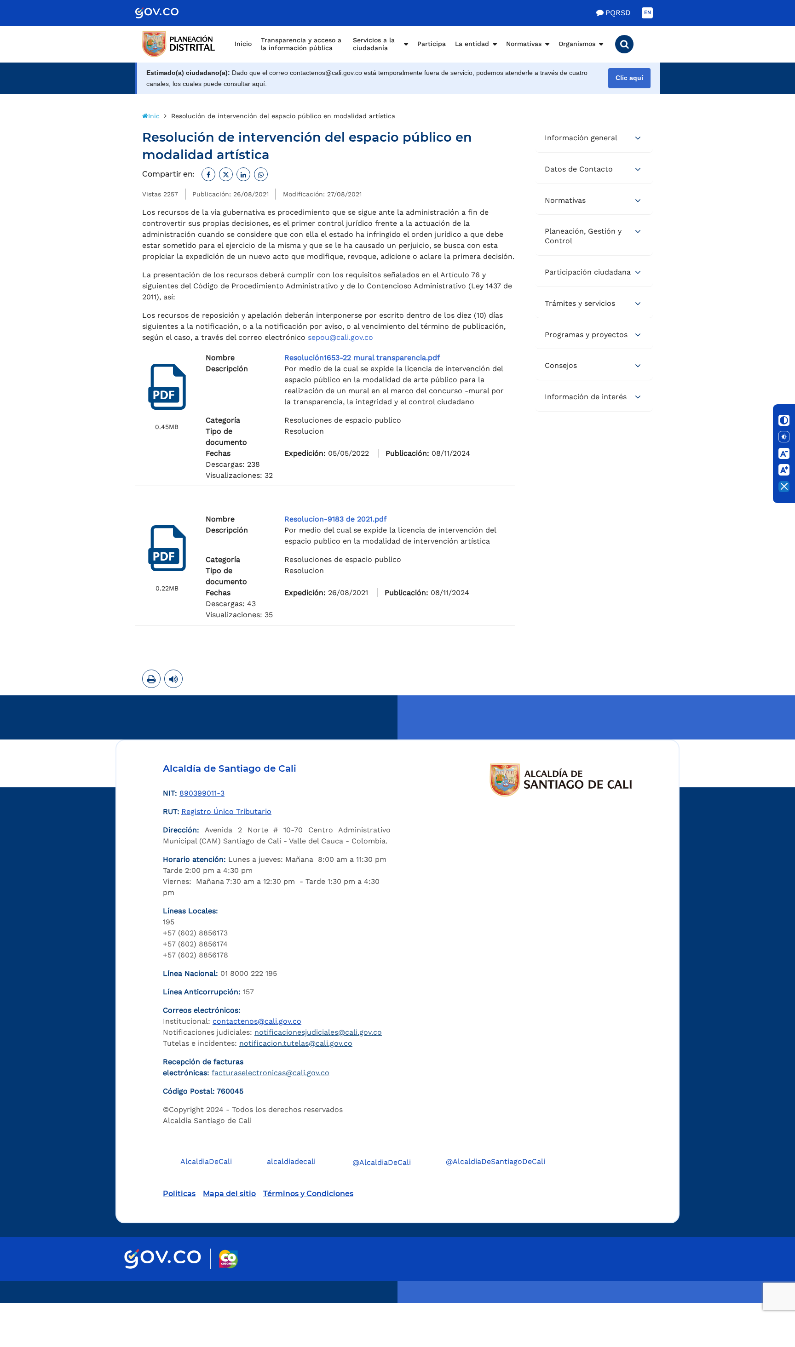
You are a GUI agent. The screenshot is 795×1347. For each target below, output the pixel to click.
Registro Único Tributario (226, 811)
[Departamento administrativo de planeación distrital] (179, 44)
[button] (624, 44)
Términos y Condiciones (308, 1193)
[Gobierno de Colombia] (166, 12)
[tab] (594, 138)
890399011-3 (202, 793)
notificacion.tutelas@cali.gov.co (295, 1043)
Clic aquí (629, 78)
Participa (431, 43)
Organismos (577, 43)
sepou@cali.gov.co (340, 337)
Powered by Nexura (761, 1298)
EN (647, 13)
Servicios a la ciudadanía (374, 44)
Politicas (179, 1193)
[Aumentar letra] (784, 470)
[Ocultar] (784, 486)
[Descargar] (167, 386)
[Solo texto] (784, 437)
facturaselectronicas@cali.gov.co (270, 1072)
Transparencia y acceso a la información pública (301, 44)
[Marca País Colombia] (228, 1259)
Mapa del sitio (229, 1193)
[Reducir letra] (784, 453)
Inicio (243, 43)
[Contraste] (784, 420)
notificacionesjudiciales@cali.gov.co (318, 1032)
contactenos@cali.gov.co (257, 1021)
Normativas (524, 43)
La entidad (472, 43)
